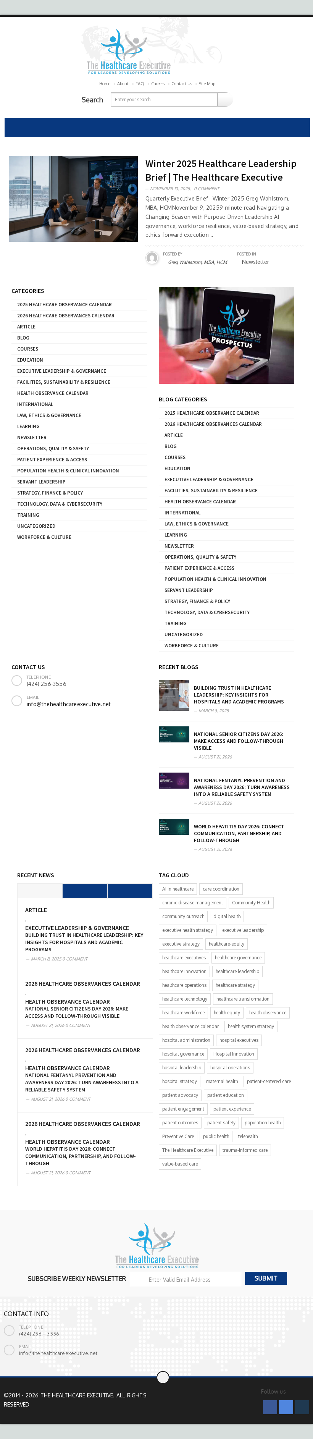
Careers (158, 83)
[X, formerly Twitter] (286, 1407)
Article (26, 326)
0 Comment (206, 188)
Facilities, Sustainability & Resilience (63, 382)
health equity (227, 1012)
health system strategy (251, 1026)
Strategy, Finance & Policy (50, 493)
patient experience (232, 1109)
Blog (23, 338)
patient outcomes (180, 1122)
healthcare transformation (242, 999)
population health (263, 1122)
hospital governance (183, 1054)
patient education (225, 1095)
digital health (226, 916)
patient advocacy (180, 1095)
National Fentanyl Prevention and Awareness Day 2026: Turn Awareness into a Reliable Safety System (242, 787)
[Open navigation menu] (14, 127)
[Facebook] (270, 1407)
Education (30, 360)
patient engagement (183, 1109)
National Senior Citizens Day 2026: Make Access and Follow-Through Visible (238, 741)
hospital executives (238, 1040)
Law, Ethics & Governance (49, 415)
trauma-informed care (245, 1150)
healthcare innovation (184, 971)
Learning (28, 426)
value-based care (180, 1164)
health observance (267, 1012)
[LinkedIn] (302, 1407)
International (35, 404)
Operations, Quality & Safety (53, 448)
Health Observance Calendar (53, 393)
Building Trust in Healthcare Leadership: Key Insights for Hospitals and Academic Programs (239, 694)
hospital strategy (179, 1081)
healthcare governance (238, 957)
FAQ (140, 83)
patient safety (221, 1122)
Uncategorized (36, 526)
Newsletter (32, 437)
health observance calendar (190, 1026)
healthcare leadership (237, 971)
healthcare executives (184, 957)
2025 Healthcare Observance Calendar (64, 304)
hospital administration (186, 1040)
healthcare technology (184, 999)
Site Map (207, 83)
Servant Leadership (41, 482)
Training (28, 515)
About (123, 83)
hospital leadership (181, 1067)
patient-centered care (269, 1081)
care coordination (221, 889)
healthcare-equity (226, 944)
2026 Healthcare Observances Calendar (66, 315)
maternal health (222, 1081)
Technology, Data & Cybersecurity (59, 504)
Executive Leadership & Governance (61, 371)
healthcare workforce (183, 1012)
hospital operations (230, 1067)
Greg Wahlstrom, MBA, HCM (197, 262)
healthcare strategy (235, 985)
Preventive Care (178, 1136)
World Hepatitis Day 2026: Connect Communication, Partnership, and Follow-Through (239, 833)
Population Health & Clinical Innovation (68, 470)
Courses (27, 349)
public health (216, 1136)
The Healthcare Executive (187, 1150)
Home (104, 83)
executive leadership (243, 930)
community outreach (183, 916)
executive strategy (181, 944)
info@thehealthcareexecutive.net (69, 704)
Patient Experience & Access (52, 459)
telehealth (248, 1136)
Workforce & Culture (44, 537)
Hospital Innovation (233, 1054)
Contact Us (181, 83)
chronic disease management (192, 902)
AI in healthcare (178, 889)
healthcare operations (184, 985)
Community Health (251, 902)
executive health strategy (187, 930)
